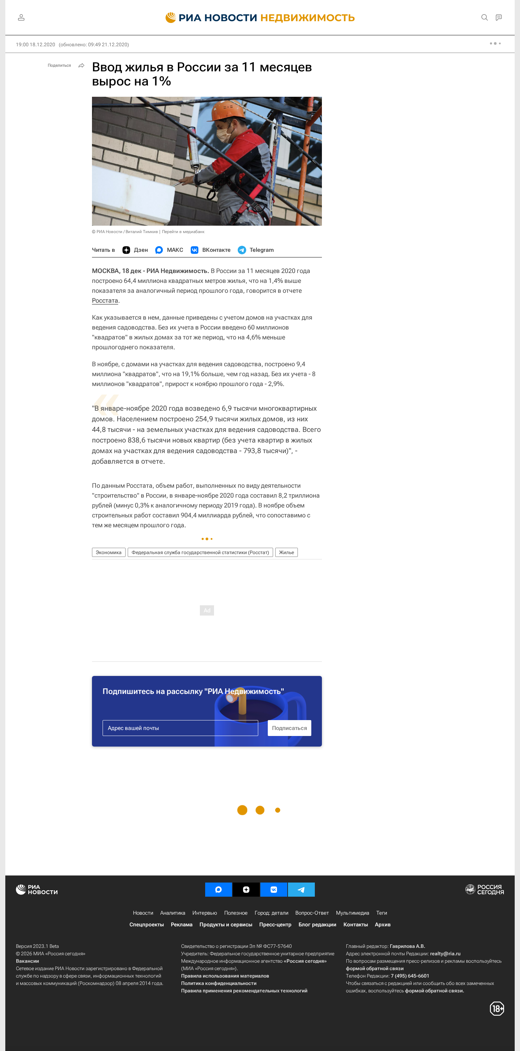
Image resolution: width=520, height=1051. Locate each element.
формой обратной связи (375, 968)
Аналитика (172, 913)
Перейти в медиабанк (183, 231)
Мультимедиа (352, 913)
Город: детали (271, 913)
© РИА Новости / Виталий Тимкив (125, 231)
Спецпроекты (146, 924)
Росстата (105, 300)
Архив (383, 924)
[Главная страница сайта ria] (207, 17)
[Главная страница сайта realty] (260, 17)
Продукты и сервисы (226, 924)
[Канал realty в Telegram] (301, 890)
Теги (381, 913)
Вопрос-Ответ (312, 913)
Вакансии (27, 961)
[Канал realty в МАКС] (218, 890)
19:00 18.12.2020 (35, 44)
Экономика (109, 552)
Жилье (286, 552)
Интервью (204, 913)
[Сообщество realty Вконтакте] (273, 890)
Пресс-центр (275, 924)
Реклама (181, 924)
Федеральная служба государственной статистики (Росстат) (200, 552)
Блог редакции (317, 924)
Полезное (236, 913)
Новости (143, 913)
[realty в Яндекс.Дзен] (246, 890)
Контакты (355, 924)
